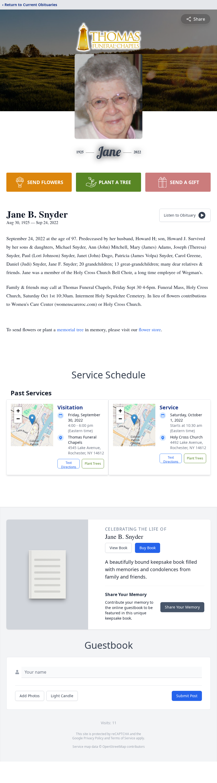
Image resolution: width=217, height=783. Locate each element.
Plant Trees (93, 463)
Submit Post (186, 695)
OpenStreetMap (114, 746)
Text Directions (68, 464)
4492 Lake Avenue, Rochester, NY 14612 (188, 445)
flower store (150, 329)
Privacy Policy (93, 738)
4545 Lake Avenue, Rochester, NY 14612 (86, 450)
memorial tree (70, 329)
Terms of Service (123, 738)
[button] (32, 419)
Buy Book (147, 547)
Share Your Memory (182, 607)
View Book (118, 547)
